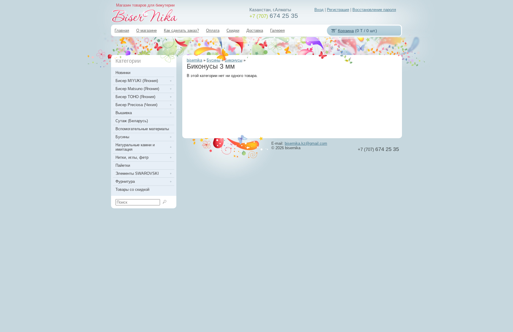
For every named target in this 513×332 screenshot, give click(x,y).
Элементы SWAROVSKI (137, 173)
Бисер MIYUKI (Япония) (136, 80)
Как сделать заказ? (181, 30)
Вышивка (123, 113)
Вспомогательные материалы (142, 129)
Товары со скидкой (132, 189)
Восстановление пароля (374, 9)
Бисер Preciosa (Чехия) (136, 105)
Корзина (346, 30)
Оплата (212, 30)
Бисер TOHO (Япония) (135, 97)
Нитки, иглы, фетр (131, 157)
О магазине (146, 30)
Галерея (277, 30)
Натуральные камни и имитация (135, 147)
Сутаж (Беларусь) (131, 121)
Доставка (254, 30)
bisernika (194, 60)
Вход (319, 9)
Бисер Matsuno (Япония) (137, 88)
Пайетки (122, 165)
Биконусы (233, 60)
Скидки (233, 30)
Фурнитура (125, 181)
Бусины (213, 60)
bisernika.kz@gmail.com (306, 143)
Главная (122, 30)
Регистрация (338, 9)
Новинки (122, 72)
